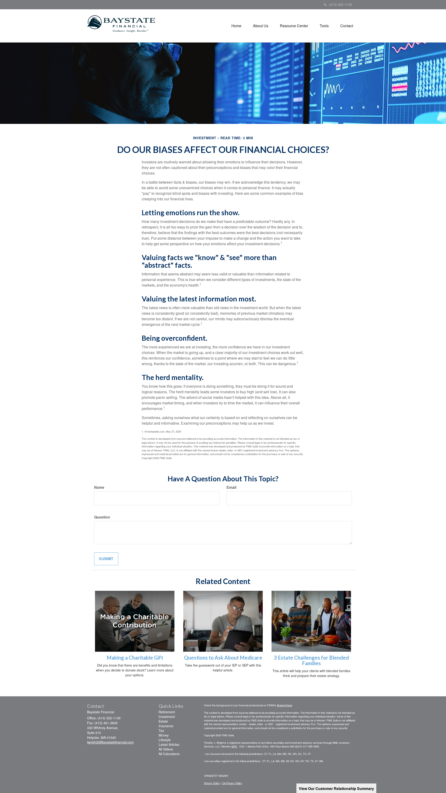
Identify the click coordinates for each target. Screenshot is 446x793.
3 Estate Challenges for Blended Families (311, 660)
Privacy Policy (212, 783)
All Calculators (169, 753)
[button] (260, 26)
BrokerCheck (284, 705)
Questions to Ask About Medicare (223, 657)
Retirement (167, 712)
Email (231, 487)
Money (164, 735)
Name (99, 487)
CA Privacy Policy (232, 783)
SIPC (234, 746)
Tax (161, 730)
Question (102, 517)
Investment (167, 716)
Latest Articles (169, 744)
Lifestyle (165, 739)
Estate (163, 721)
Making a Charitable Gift (135, 657)
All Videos (166, 749)
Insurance (166, 726)
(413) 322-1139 (340, 4)
